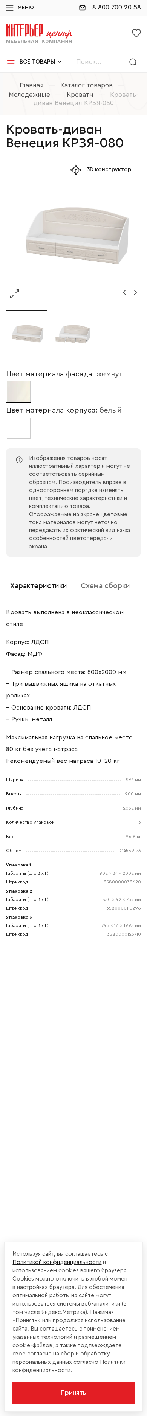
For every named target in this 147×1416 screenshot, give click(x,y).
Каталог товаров (86, 85)
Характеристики (38, 586)
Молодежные (29, 95)
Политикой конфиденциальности (56, 1262)
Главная (32, 85)
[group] (73, 231)
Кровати (80, 95)
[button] (124, 292)
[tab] (38, 586)
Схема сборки (105, 586)
